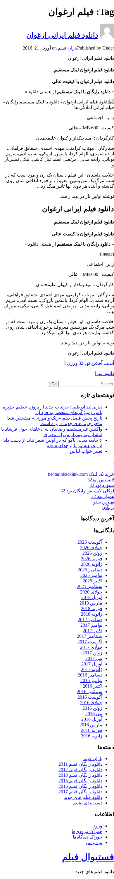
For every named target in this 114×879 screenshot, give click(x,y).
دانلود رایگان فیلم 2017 (80, 791)
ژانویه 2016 (91, 735)
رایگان (108, 507)
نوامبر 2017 (91, 625)
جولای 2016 (91, 702)
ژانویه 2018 (91, 614)
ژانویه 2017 (91, 669)
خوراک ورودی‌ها (87, 831)
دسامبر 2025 (90, 569)
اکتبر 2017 (92, 630)
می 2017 (93, 658)
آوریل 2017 (91, 663)
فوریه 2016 (91, 730)
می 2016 (93, 713)
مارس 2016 (91, 724)
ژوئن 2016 (92, 708)
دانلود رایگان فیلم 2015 (80, 780)
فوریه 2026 (91, 558)
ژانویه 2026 (91, 564)
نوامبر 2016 (91, 680)
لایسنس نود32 (100, 479)
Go (53, 384)
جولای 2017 (91, 647)
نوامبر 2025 (91, 575)
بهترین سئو (103, 501)
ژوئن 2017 (92, 652)
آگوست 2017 (89, 641)
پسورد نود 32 (101, 485)
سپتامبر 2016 (89, 691)
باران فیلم (67, 47)
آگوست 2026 (89, 542)
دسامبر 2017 (90, 619)
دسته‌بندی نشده (87, 802)
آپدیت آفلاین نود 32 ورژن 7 (88, 363)
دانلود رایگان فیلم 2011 (80, 764)
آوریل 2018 (91, 597)
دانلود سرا (104, 373)
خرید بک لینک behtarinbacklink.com (81, 474)
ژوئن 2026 (92, 553)
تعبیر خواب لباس (86, 451)
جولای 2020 (91, 591)
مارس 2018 (91, 602)
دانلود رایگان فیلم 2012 (80, 769)
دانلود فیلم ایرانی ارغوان (62, 35)
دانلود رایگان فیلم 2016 (80, 786)
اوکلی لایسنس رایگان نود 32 (87, 490)
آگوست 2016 (89, 697)
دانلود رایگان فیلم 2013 (80, 775)
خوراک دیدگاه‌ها (87, 836)
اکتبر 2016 (92, 686)
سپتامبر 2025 (89, 586)
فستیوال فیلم (88, 857)
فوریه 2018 (91, 608)
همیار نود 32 (102, 496)
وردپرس (94, 842)
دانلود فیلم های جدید (83, 797)
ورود (97, 825)
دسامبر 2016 (90, 674)
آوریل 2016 (91, 719)
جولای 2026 (91, 547)
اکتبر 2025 (92, 580)
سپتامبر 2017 (89, 636)
